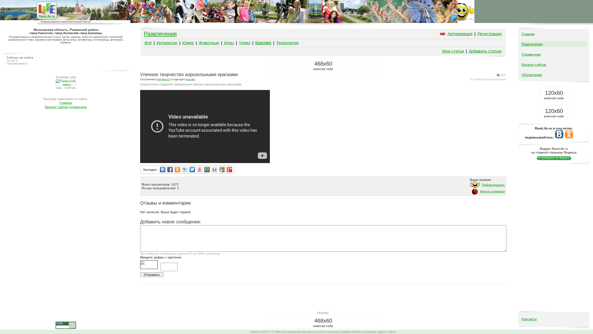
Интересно (167, 43)
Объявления (532, 75)
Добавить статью (485, 51)
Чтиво (244, 43)
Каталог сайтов (56, 107)
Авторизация (460, 34)
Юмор (188, 43)
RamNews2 (163, 79)
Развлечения (160, 34)
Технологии (287, 43)
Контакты (529, 319)
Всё (148, 43)
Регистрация (489, 34)
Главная (66, 103)
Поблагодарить (493, 185)
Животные (209, 43)
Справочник (78, 107)
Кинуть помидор (492, 191)
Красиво (263, 43)
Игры (229, 43)
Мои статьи (453, 51)
